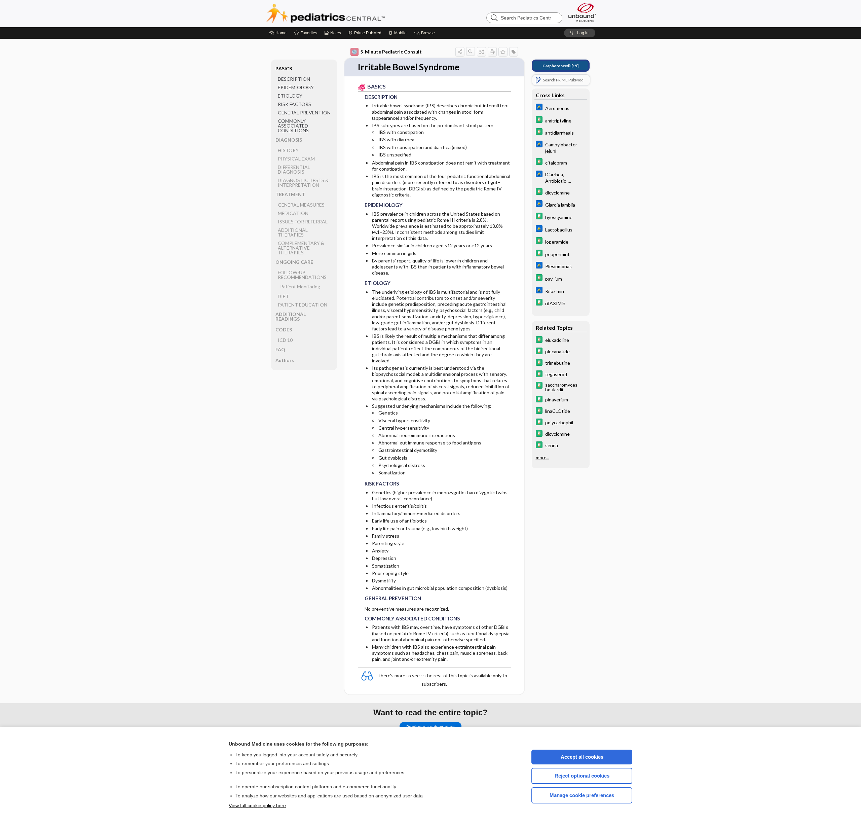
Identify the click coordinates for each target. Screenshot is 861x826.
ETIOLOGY (290, 96)
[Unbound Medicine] (582, 12)
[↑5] (560, 65)
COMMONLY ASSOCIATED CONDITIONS (293, 125)
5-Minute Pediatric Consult (391, 52)
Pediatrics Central (350, 13)
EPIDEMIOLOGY (296, 87)
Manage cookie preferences (582, 795)
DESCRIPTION (294, 79)
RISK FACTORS (294, 104)
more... (542, 457)
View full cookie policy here (257, 805)
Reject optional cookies (582, 776)
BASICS (283, 68)
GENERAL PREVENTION (304, 112)
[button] (425, 33)
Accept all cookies (582, 757)
